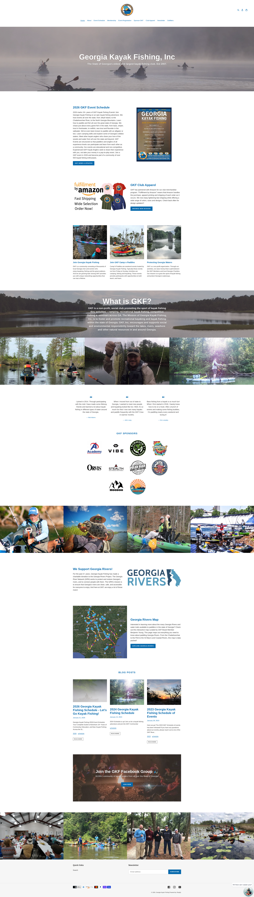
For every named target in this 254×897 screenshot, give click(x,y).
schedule (81, 733)
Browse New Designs (141, 208)
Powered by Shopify (175, 892)
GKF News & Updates (83, 163)
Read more (78, 739)
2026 (74, 733)
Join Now (127, 784)
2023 (149, 736)
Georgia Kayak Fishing (162, 892)
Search (75, 870)
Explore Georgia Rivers (143, 646)
